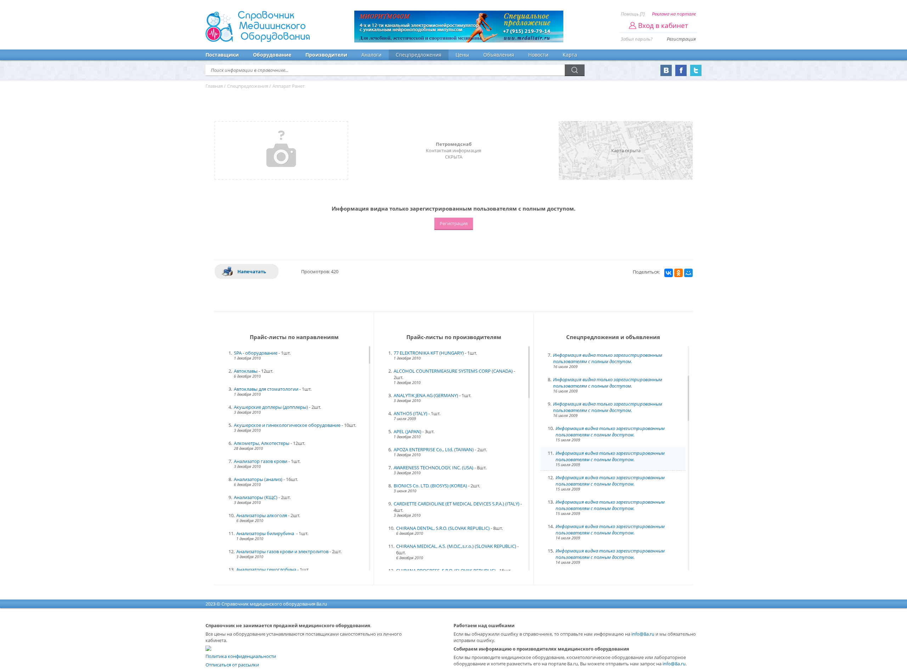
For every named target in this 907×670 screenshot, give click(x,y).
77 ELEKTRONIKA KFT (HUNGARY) (429, 353)
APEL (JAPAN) (407, 431)
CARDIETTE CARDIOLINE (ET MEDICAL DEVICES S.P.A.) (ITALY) (456, 503)
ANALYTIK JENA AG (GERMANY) (426, 395)
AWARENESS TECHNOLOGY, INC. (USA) (433, 467)
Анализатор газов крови (260, 461)
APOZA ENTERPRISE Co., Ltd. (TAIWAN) (434, 449)
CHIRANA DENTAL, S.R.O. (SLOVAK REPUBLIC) (443, 528)
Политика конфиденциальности (240, 656)
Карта (570, 54)
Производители (326, 54)
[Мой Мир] (688, 273)
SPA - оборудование (255, 353)
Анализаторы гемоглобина (266, 569)
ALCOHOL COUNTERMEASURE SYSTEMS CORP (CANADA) (453, 371)
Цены (462, 54)
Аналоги (371, 54)
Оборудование (272, 54)
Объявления (498, 54)
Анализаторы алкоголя (261, 515)
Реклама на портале (674, 14)
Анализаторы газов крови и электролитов (282, 551)
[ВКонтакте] (668, 273)
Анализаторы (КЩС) (255, 497)
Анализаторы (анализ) (258, 479)
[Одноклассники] (678, 273)
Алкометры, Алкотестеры (261, 443)
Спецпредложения (418, 54)
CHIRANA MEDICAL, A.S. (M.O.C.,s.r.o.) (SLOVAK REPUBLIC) (456, 546)
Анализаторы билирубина (265, 533)
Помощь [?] (633, 14)
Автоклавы (246, 371)
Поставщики (222, 54)
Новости (538, 54)
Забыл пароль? (637, 39)
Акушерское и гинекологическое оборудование (287, 425)
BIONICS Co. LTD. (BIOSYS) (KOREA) (430, 485)
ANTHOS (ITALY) (410, 413)
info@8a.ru (642, 634)
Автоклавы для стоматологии (266, 389)
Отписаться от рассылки (232, 665)
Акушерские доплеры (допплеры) (271, 407)
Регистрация (681, 39)
